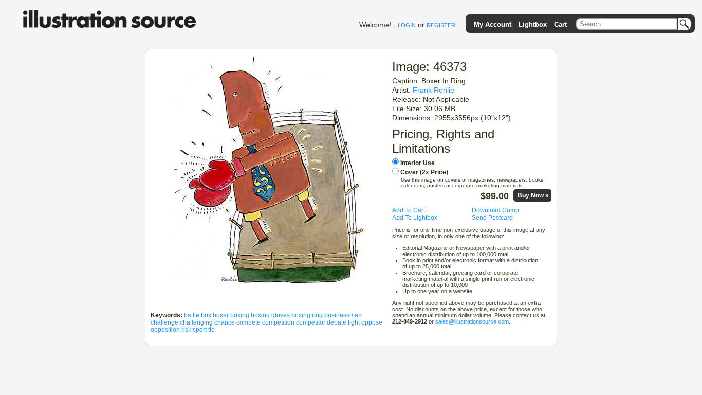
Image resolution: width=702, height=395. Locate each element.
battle (191, 315)
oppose (371, 322)
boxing (239, 315)
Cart (560, 24)
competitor (310, 322)
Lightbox (533, 24)
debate (336, 322)
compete (248, 322)
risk (186, 329)
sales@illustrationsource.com (472, 321)
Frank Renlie (433, 90)
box (206, 315)
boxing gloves (270, 315)
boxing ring (307, 315)
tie (211, 329)
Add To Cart (408, 210)
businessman (343, 315)
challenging (196, 322)
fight (354, 322)
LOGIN (407, 25)
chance (224, 322)
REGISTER (441, 25)
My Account (492, 24)
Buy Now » (533, 195)
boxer (221, 315)
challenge (164, 322)
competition (278, 322)
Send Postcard (492, 217)
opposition (165, 329)
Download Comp (495, 210)
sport (200, 329)
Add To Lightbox (414, 217)
